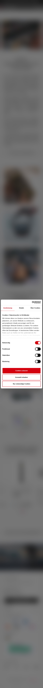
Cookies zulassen (21, 370)
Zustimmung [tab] (7, 308)
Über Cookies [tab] (35, 308)
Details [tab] (21, 308)
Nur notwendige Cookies (21, 384)
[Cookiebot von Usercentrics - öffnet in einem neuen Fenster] (32, 302)
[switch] (38, 349)
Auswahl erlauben (21, 377)
